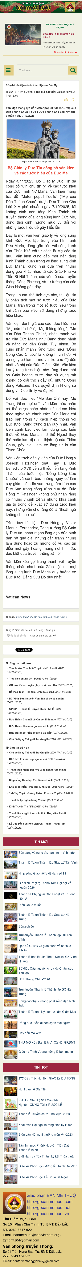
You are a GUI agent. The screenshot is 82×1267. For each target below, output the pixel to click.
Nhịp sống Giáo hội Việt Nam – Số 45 (31, 780)
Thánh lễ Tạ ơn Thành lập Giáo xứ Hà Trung (43, 917)
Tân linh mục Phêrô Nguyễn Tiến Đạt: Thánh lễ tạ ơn (43, 1147)
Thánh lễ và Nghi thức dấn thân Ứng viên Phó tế (37, 813)
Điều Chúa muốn (30, 905)
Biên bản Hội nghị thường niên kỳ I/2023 (45, 1134)
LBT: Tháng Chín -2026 (34, 979)
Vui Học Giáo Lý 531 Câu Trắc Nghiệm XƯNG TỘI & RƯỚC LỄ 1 (41, 1102)
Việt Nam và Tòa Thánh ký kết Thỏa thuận (46, 1156)
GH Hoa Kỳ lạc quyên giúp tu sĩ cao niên (33, 685)
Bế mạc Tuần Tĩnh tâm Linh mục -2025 (32, 692)
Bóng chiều (26, 926)
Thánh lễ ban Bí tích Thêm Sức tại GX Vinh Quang (47, 959)
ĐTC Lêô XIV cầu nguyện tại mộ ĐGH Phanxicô (37, 759)
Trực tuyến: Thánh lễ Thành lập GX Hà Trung (44, 991)
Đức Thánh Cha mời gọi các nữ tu (29, 726)
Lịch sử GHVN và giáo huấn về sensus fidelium (44, 948)
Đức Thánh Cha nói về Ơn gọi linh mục (32, 719)
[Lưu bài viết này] (73, 99)
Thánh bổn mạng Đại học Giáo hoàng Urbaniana (37, 769)
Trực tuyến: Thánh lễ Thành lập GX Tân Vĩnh (45, 937)
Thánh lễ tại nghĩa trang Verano (27, 800)
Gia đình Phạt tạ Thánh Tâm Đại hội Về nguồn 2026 (45, 885)
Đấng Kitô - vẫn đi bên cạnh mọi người (44, 1023)
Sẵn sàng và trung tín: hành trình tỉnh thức (46, 852)
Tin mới (41, 841)
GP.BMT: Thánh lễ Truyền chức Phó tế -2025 (35, 709)
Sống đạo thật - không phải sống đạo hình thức (46, 1003)
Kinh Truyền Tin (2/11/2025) (25, 806)
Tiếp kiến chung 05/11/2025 (25, 678)
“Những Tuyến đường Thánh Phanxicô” (32, 793)
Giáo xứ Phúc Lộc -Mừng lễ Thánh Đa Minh (47, 1166)
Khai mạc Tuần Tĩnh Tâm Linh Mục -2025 (33, 786)
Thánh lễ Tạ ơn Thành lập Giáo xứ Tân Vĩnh (48, 862)
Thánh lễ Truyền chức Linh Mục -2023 (44, 1114)
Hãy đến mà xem (29, 1033)
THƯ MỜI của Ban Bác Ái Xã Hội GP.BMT (46, 1042)
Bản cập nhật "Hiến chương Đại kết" (30, 732)
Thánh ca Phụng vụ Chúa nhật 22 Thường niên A (47, 896)
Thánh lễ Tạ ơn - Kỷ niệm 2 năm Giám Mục (47, 1012)
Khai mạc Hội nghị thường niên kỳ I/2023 (45, 1125)
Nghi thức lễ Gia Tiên (32, 1089)
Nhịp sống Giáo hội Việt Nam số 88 (42, 873)
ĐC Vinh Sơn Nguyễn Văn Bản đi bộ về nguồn (36, 698)
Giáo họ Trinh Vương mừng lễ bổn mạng (45, 1052)
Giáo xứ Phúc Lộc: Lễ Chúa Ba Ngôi (43, 1177)
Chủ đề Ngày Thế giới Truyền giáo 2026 (32, 739)
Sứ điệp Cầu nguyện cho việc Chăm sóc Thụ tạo (45, 970)
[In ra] (66, 99)
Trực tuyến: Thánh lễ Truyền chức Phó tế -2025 (36, 668)
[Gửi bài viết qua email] (59, 99)
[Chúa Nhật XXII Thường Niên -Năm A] (23, 34)
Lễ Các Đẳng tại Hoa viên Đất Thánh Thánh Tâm (37, 823)
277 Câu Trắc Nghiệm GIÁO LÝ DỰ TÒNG (46, 1078)
